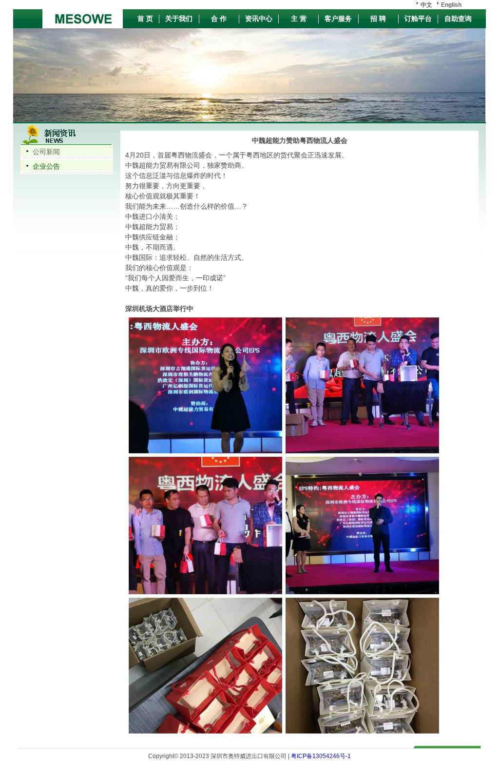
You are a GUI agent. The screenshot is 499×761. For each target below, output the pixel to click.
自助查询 (458, 18)
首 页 (145, 18)
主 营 (299, 18)
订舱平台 (418, 18)
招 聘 (378, 18)
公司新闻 (46, 152)
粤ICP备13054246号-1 (320, 756)
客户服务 (338, 18)
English (451, 4)
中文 (426, 4)
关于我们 (178, 18)
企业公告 (46, 166)
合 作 (219, 18)
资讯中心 (258, 18)
